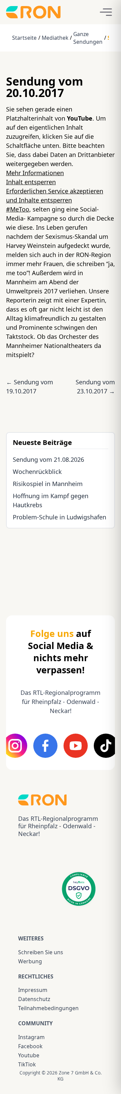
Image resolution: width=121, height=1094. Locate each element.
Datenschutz (34, 999)
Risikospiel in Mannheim (48, 484)
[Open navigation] (106, 12)
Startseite (24, 37)
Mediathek (55, 37)
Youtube (28, 1055)
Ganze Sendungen (88, 37)
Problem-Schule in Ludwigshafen (59, 517)
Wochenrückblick (37, 472)
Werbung (30, 961)
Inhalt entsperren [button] (31, 182)
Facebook (30, 1046)
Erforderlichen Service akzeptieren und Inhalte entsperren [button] (54, 195)
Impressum (32, 990)
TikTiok (27, 1064)
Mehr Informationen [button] (35, 173)
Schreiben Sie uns (40, 952)
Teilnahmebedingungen (48, 1008)
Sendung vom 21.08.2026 (48, 459)
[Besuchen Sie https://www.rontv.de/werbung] (60, 566)
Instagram (31, 1037)
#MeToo (17, 209)
